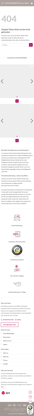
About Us (8, 408)
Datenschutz (8, 409)
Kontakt (5, 364)
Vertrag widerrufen (9, 324)
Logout (5, 344)
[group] (17, 81)
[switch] (30, 413)
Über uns (5, 353)
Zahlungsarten (25, 409)
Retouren (5, 356)
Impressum (21, 408)
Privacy (5, 360)
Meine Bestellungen (8, 333)
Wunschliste (6, 337)
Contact (14, 408)
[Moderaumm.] (17, 3)
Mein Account (7, 341)
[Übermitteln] (31, 45)
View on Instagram (17, 101)
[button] (2, 3)
